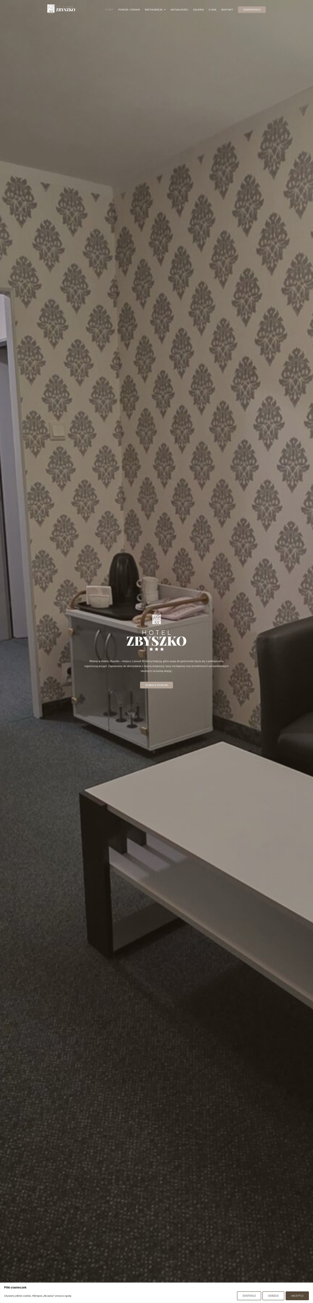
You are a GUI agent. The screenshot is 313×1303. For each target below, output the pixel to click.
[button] (155, 9)
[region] (156, 1293)
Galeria (198, 9)
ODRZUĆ (273, 1295)
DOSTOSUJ (249, 1295)
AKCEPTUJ (297, 1295)
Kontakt (227, 9)
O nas (212, 9)
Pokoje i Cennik (129, 9)
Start (109, 9)
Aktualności (179, 9)
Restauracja (154, 9)
